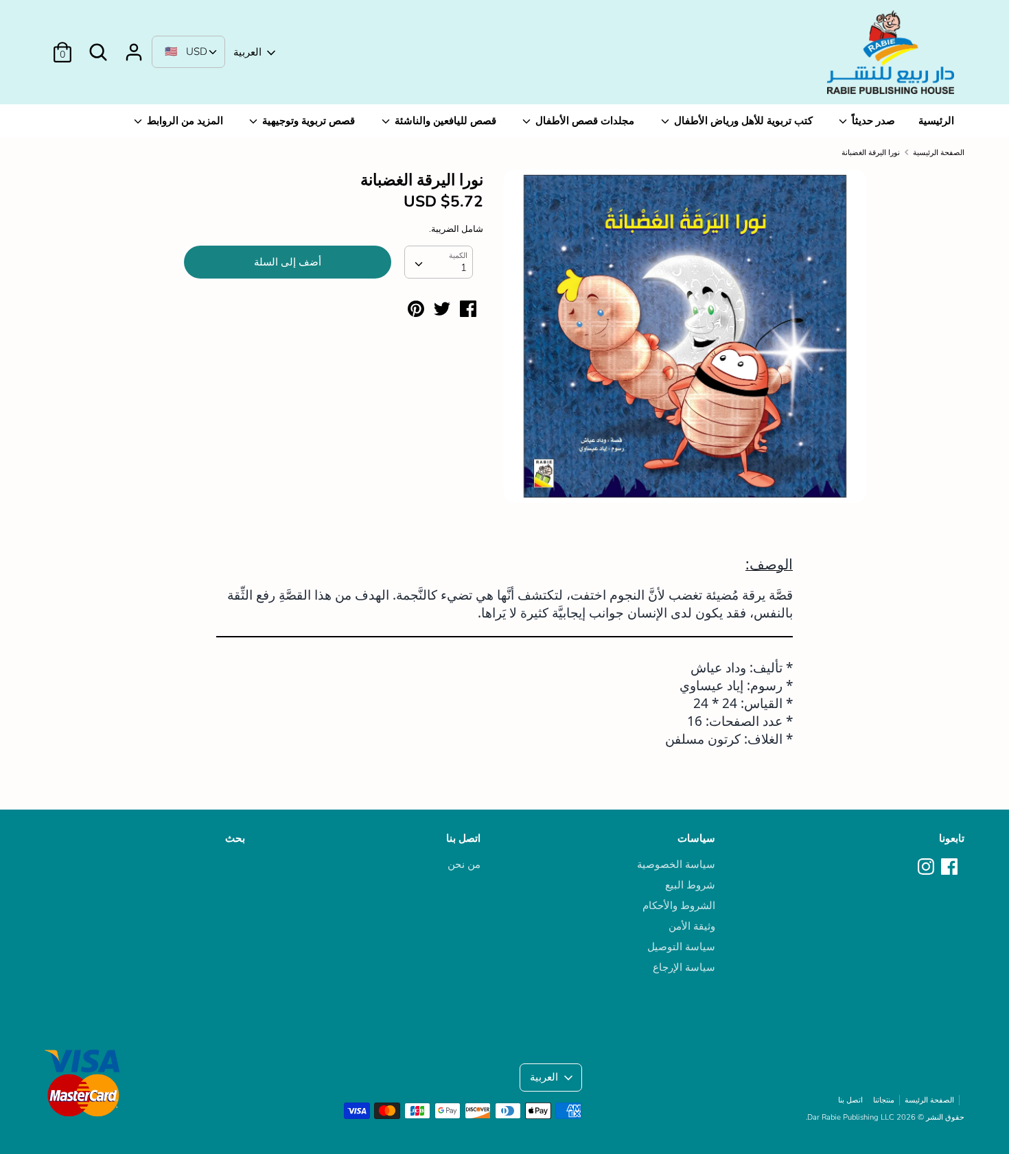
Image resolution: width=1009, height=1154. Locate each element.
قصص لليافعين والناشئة (444, 121)
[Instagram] (927, 867)
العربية (247, 52)
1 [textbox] (464, 267)
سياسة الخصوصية (676, 864)
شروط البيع (690, 885)
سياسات (696, 838)
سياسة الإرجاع (684, 967)
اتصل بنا (463, 838)
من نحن (464, 864)
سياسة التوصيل (681, 947)
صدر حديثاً (872, 121)
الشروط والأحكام (678, 905)
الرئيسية (936, 121)
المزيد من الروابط (183, 121)
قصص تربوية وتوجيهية (307, 121)
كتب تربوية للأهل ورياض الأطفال (742, 121)
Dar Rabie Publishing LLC (850, 1117)
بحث (235, 838)
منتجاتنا (883, 1100)
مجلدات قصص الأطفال (583, 121)
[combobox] (438, 262)
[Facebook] (950, 867)
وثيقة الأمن (692, 926)
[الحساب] (134, 47)
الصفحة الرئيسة (929, 1100)
